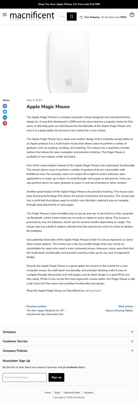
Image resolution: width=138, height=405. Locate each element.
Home (48, 392)
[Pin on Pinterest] (5, 123)
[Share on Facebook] (5, 106)
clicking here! (93, 290)
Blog (57, 392)
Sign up (56, 377)
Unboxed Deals (72, 392)
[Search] (72, 16)
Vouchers (88, 392)
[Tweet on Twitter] (5, 112)
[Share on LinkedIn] (5, 117)
